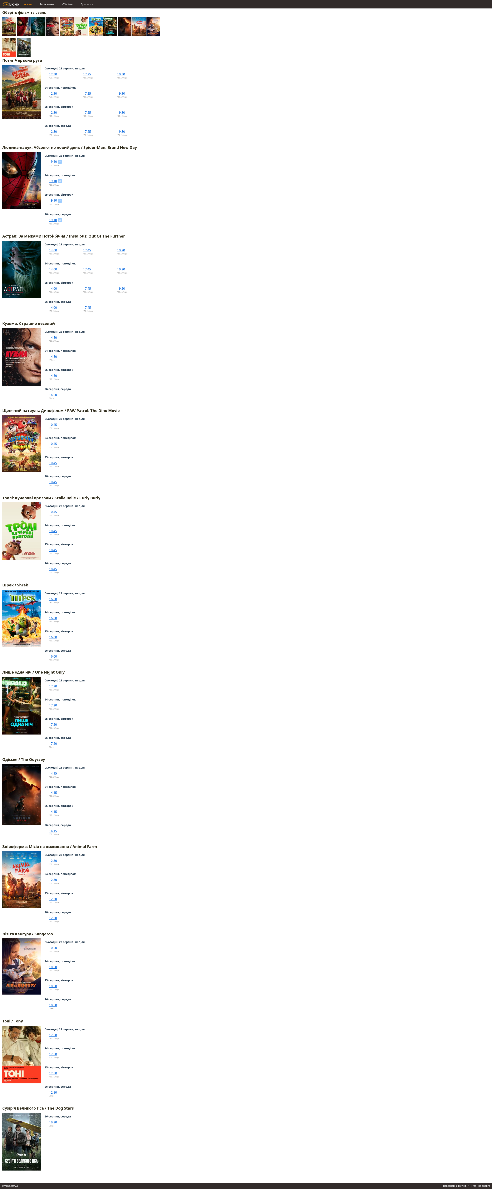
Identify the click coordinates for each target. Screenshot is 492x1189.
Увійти (68, 4)
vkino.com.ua (11, 1185)
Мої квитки (47, 4)
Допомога (87, 4)
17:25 (87, 74)
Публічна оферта (480, 1185)
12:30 (53, 74)
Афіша (28, 4)
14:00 (53, 250)
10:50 (53, 948)
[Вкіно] (11, 4)
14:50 (53, 337)
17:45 (87, 250)
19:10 (53, 161)
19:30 (121, 74)
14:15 (53, 773)
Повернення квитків (454, 1185)
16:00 (53, 599)
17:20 (53, 686)
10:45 (53, 425)
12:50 (53, 1035)
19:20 (121, 250)
